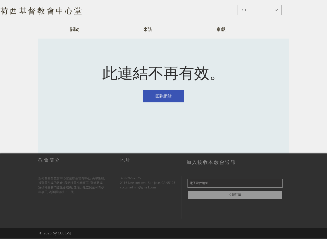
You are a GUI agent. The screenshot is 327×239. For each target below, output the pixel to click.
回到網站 (163, 96)
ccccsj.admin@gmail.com (138, 187)
